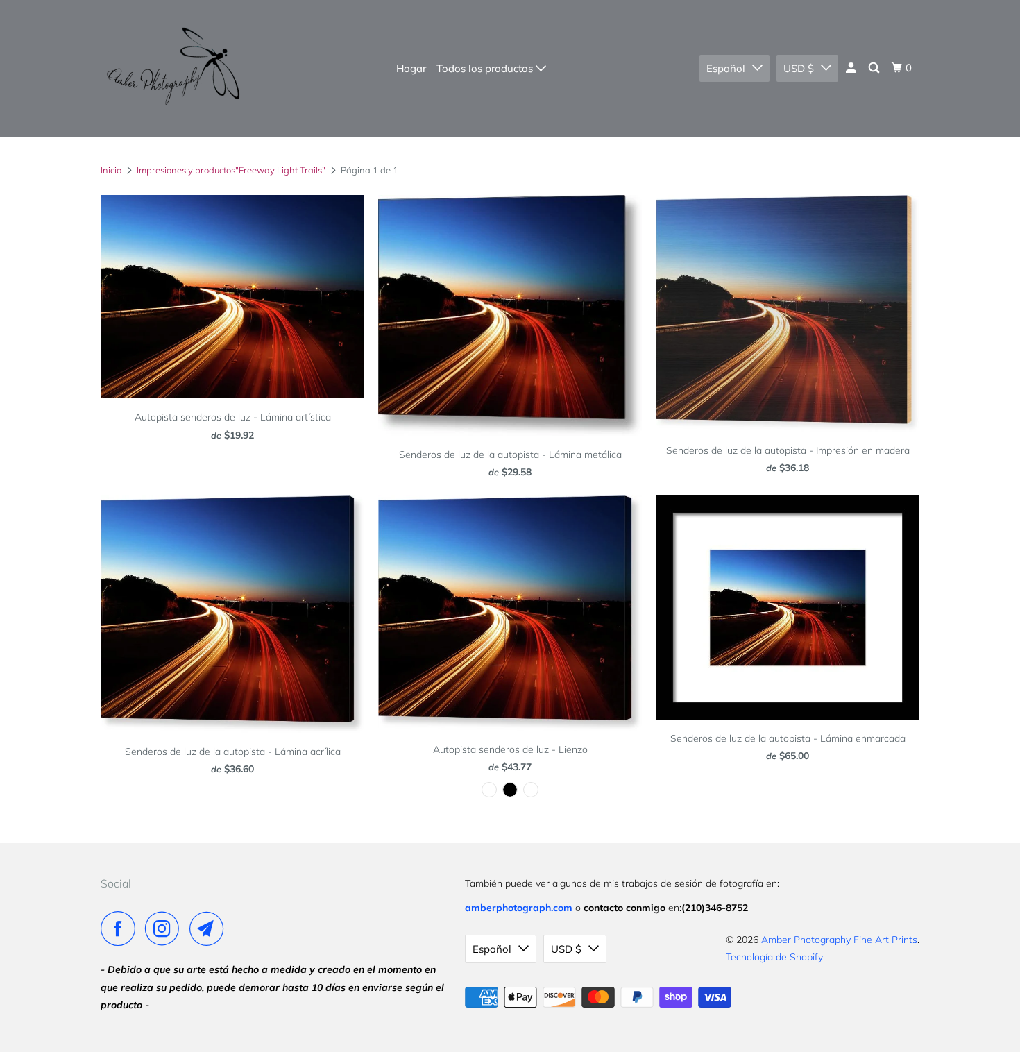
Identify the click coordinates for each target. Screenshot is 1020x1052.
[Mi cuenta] (852, 68)
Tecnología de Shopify (774, 957)
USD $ (798, 68)
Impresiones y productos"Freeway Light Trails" (231, 170)
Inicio (111, 170)
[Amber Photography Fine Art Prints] (172, 68)
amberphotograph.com (518, 907)
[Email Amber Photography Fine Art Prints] (210, 928)
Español (725, 68)
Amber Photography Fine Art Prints (839, 939)
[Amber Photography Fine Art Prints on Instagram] (166, 928)
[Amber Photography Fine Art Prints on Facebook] (121, 928)
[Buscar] (875, 68)
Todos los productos (486, 68)
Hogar (411, 68)
